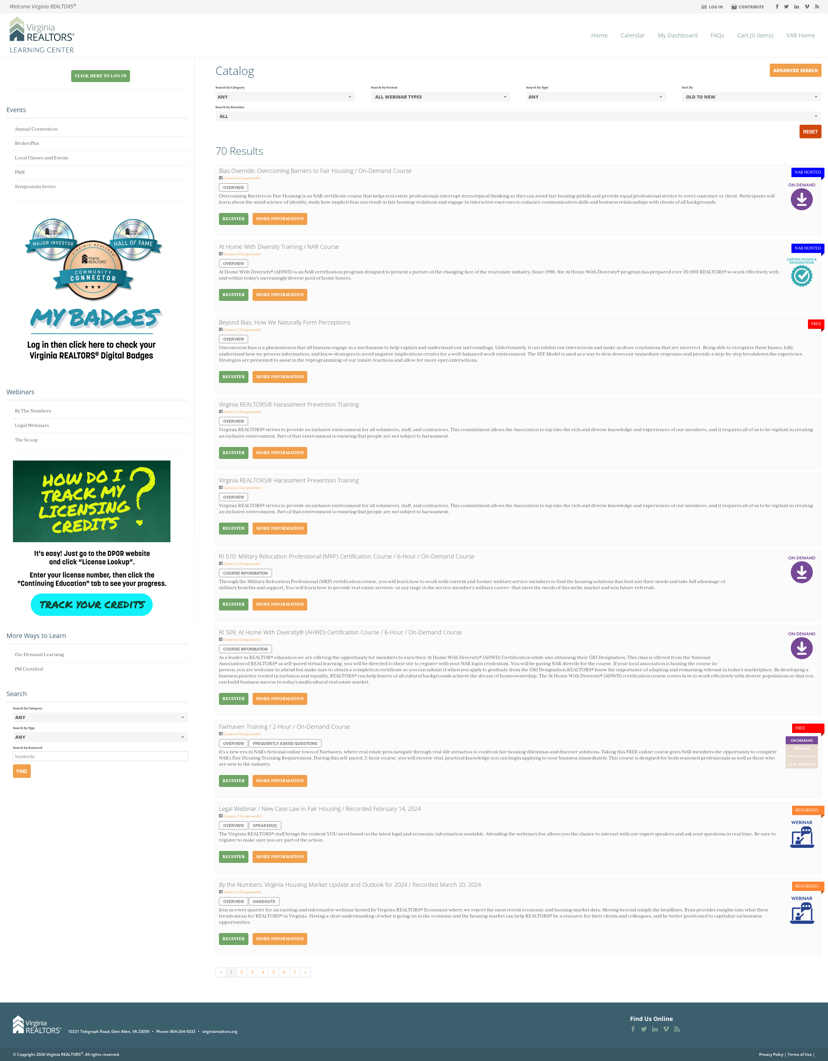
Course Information (245, 573)
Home (599, 35)
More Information (280, 219)
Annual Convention (36, 129)
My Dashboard (678, 35)
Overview (233, 187)
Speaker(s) (265, 825)
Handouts (264, 901)
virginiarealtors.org (219, 1031)
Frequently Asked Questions (285, 743)
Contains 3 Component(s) (242, 412)
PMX (20, 172)
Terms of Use (800, 1054)
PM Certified (29, 669)
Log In (716, 7)
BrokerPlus (27, 143)
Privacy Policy (771, 1054)
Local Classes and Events (41, 158)
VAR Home (800, 35)
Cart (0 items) (755, 35)
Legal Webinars (32, 425)
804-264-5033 (182, 1031)
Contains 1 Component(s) (242, 178)
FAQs (717, 35)
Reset (810, 131)
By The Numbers (33, 411)
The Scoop (26, 440)
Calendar (633, 35)
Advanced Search (795, 70)
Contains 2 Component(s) (242, 330)
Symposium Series (35, 186)
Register (234, 219)
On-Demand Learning (39, 654)
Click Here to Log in (100, 76)
